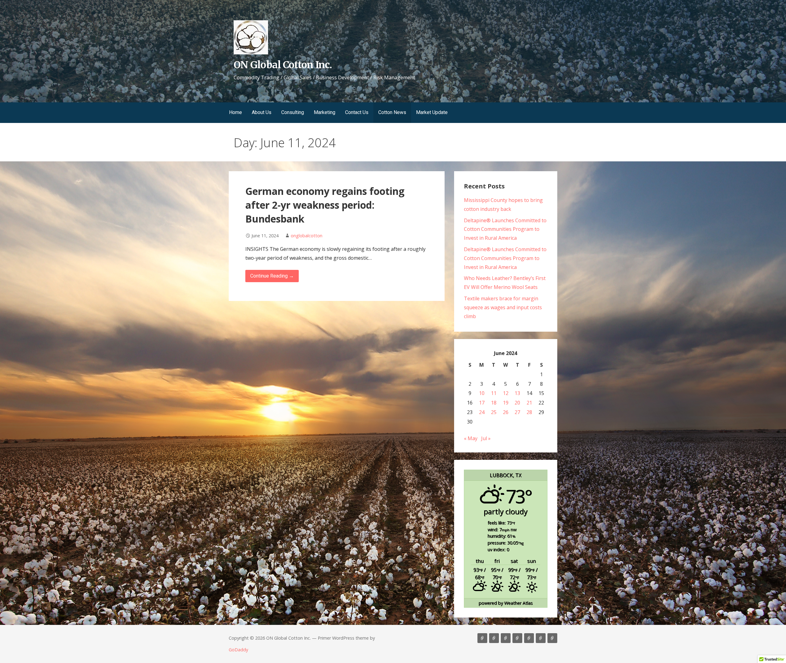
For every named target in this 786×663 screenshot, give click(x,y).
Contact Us (356, 112)
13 (517, 393)
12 (505, 393)
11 (493, 393)
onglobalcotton (306, 236)
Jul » (486, 438)
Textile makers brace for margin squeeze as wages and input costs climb (503, 307)
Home (235, 112)
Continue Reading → (272, 276)
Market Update (432, 112)
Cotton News (392, 112)
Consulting (292, 112)
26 (505, 412)
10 (481, 393)
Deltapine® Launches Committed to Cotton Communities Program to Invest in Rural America (505, 229)
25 (493, 412)
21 (529, 402)
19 (505, 402)
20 (517, 402)
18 (493, 402)
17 (481, 402)
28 (529, 412)
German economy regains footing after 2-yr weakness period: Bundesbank (324, 204)
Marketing (324, 112)
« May (470, 438)
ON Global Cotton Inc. (283, 65)
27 (517, 412)
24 (481, 412)
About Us (261, 112)
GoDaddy (238, 650)
